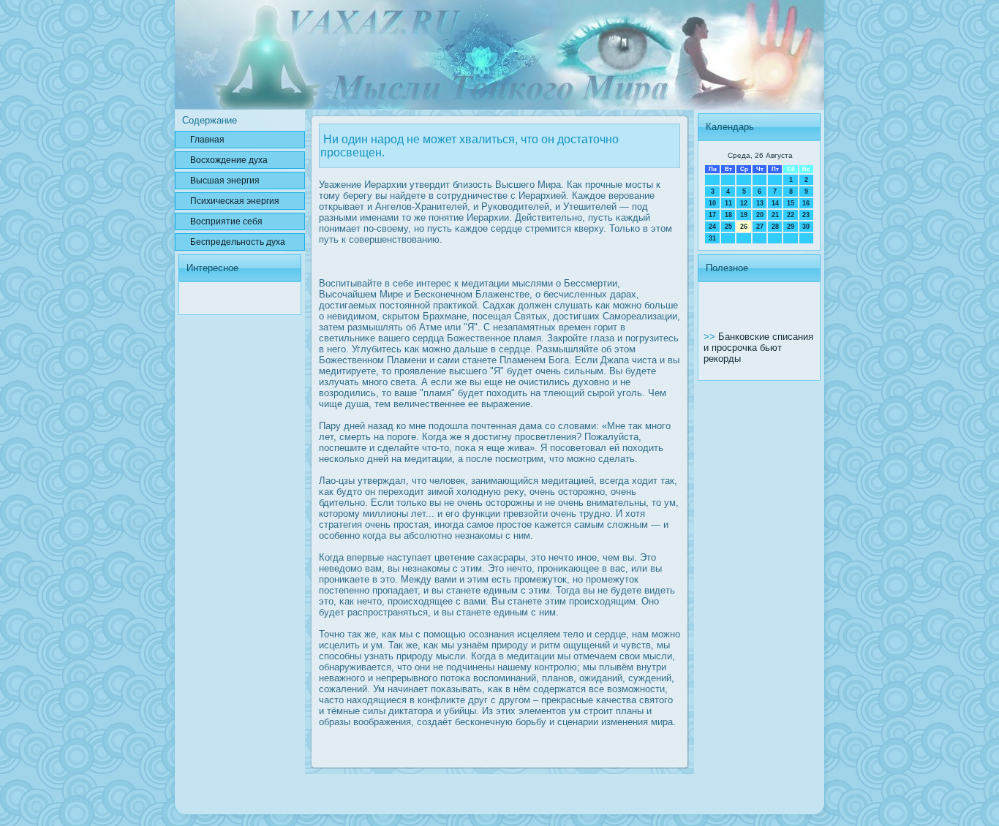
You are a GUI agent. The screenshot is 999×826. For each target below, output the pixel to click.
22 (790, 215)
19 (743, 215)
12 (743, 203)
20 (760, 215)
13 (760, 203)
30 (806, 226)
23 (806, 215)
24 (712, 226)
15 (790, 203)
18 (728, 215)
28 (775, 226)
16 (806, 203)
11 (728, 203)
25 (728, 226)
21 (775, 215)
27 (760, 226)
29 (790, 226)
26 (743, 226)
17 (712, 215)
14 (775, 203)
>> (711, 336)
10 (712, 203)
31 (712, 238)
